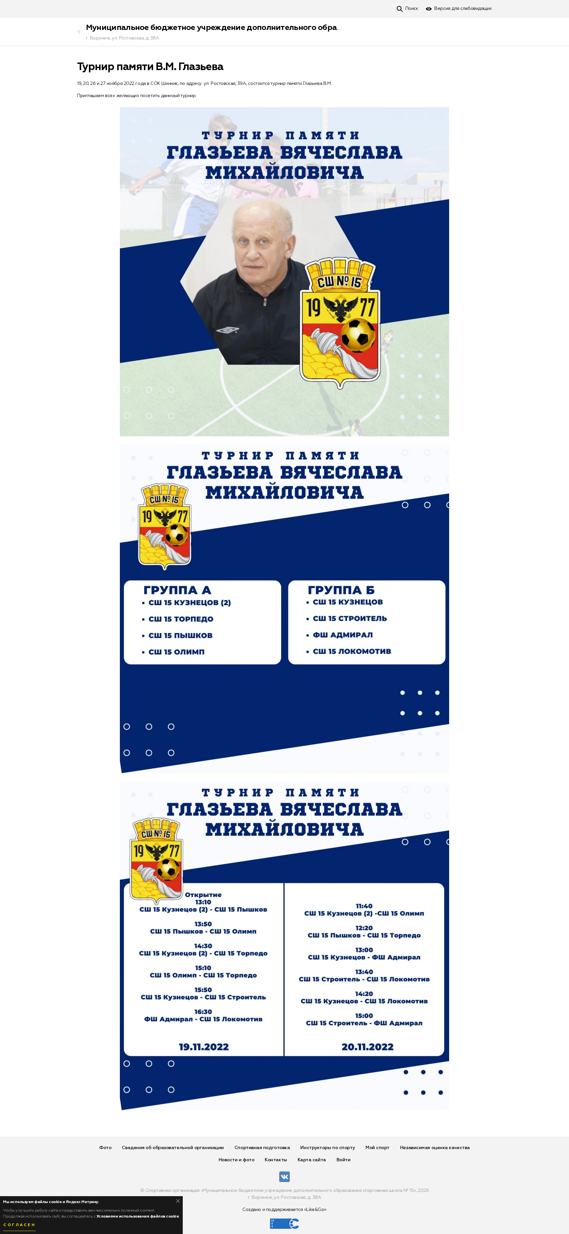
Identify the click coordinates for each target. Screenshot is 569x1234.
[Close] (178, 1201)
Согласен (19, 1225)
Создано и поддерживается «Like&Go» (284, 1209)
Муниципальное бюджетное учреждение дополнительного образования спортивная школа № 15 (274, 28)
